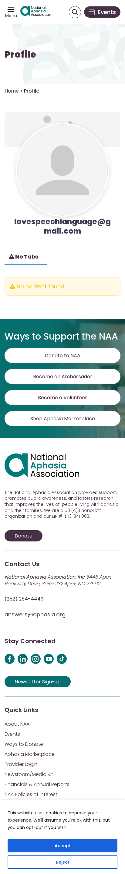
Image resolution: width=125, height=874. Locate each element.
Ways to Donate (24, 744)
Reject (62, 862)
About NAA (17, 724)
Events (12, 734)
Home (12, 90)
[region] (62, 837)
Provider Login (21, 764)
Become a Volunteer (62, 397)
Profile (20, 54)
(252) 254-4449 (24, 598)
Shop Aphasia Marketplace (62, 418)
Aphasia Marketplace (30, 754)
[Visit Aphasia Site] (35, 12)
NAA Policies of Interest (31, 794)
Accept (63, 846)
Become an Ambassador (62, 376)
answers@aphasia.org (35, 614)
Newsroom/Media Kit (29, 774)
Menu (11, 15)
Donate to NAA (62, 355)
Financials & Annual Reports (37, 784)
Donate (23, 535)
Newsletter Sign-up (38, 681)
